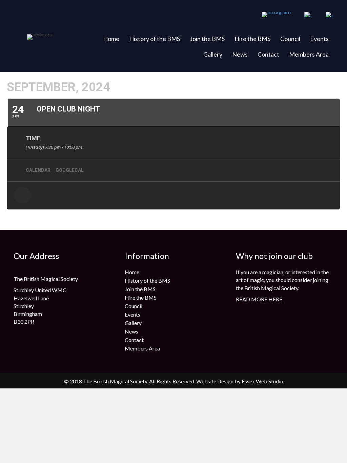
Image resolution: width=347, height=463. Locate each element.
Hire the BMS (252, 38)
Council (290, 38)
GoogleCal (70, 170)
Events (319, 38)
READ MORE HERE (259, 299)
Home (111, 38)
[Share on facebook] (22, 195)
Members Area (309, 54)
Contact (268, 54)
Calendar (38, 170)
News (240, 54)
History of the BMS (154, 38)
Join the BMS (207, 38)
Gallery (212, 54)
